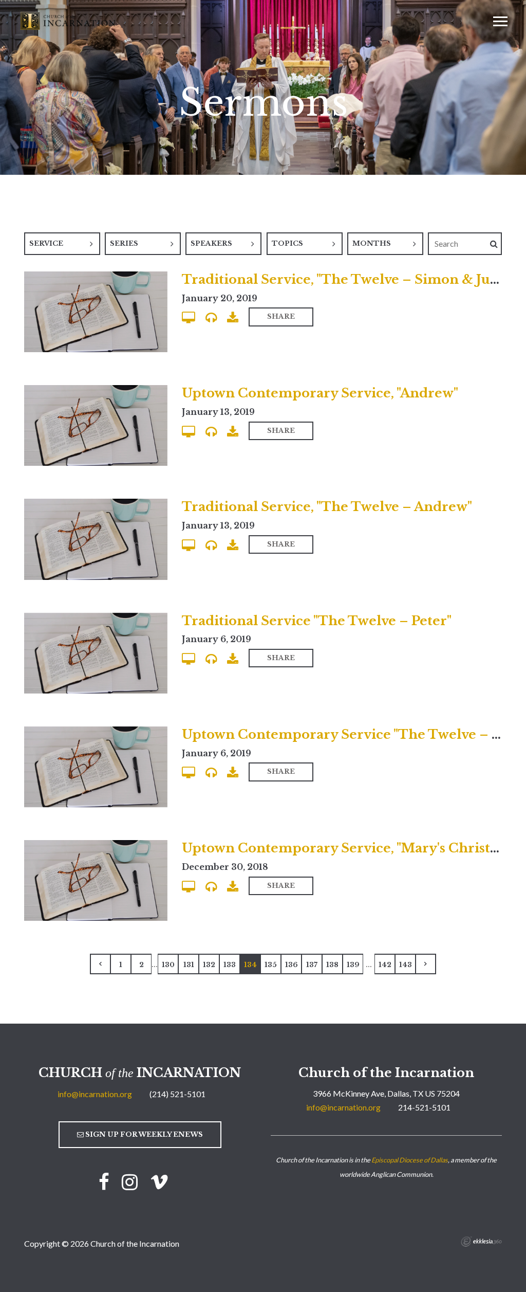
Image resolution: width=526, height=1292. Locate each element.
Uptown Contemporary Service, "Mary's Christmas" (351, 848)
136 (291, 964)
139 (353, 964)
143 (405, 964)
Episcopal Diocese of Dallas (409, 1160)
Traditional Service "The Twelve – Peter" (317, 620)
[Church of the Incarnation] (68, 20)
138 (332, 964)
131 (188, 964)
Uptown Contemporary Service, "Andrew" (320, 393)
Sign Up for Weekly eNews (143, 1134)
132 (209, 964)
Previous (100, 964)
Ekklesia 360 (481, 1241)
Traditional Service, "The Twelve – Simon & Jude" (346, 279)
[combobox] (62, 243)
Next (426, 964)
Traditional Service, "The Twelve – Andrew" (327, 506)
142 (385, 964)
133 (229, 964)
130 (168, 964)
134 (250, 964)
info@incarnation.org (95, 1094)
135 (271, 964)
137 (311, 964)
